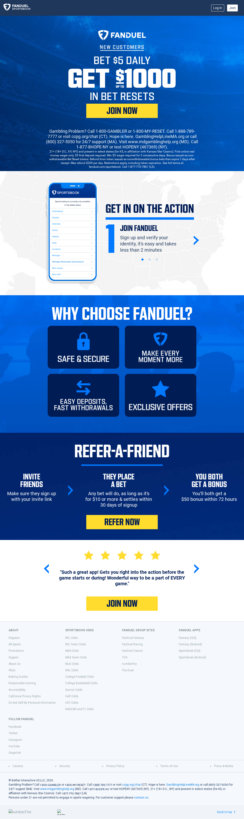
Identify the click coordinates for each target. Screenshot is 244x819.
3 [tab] (156, 259)
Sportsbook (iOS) (189, 650)
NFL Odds (71, 638)
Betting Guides (18, 676)
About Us (14, 664)
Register (14, 638)
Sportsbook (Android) (192, 657)
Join (232, 8)
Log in (217, 8)
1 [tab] (142, 259)
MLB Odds (72, 664)
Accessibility (17, 690)
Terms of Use (169, 766)
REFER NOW (122, 522)
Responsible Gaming (22, 683)
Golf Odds (71, 696)
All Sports (15, 644)
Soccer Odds (73, 690)
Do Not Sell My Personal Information (32, 702)
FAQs (12, 670)
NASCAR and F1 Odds (79, 709)
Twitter (13, 733)
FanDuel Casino (132, 650)
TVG (124, 657)
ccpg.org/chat (131, 784)
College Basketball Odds (81, 683)
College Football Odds (79, 676)
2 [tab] (149, 259)
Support (13, 657)
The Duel (128, 670)
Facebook (15, 726)
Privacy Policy (115, 766)
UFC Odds (71, 702)
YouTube (14, 746)
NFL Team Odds (75, 644)
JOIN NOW (122, 111)
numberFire (129, 664)
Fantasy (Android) (190, 644)
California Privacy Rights (25, 696)
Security (64, 766)
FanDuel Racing (132, 644)
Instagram (15, 740)
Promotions (16, 650)
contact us (141, 797)
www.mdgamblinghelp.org (57, 789)
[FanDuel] (18, 8)
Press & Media (223, 766)
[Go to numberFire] (31, 812)
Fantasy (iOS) (187, 638)
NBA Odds (72, 650)
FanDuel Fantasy (133, 638)
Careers (18, 766)
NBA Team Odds (76, 657)
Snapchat (15, 752)
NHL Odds (71, 670)
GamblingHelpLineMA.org (182, 784)
